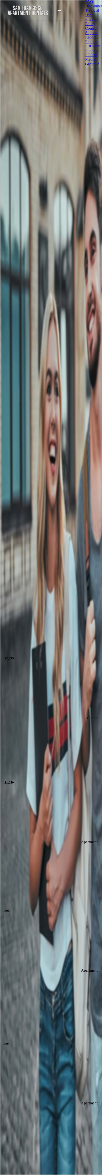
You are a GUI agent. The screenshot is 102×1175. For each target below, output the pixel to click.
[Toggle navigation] (59, 11)
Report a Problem (92, 39)
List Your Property (92, 48)
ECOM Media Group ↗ (92, 59)
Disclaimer (93, 6)
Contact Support (91, 30)
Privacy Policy (91, 21)
